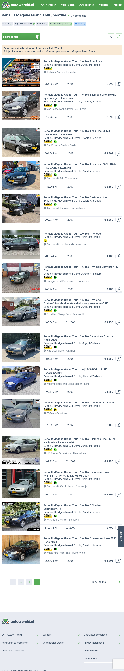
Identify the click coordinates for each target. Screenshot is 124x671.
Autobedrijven (86, 4)
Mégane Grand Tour (33, 15)
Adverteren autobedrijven (15, 642)
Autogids (103, 4)
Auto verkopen (48, 4)
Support (47, 634)
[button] (121, 536)
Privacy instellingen (94, 642)
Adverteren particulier (13, 650)
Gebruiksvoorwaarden (95, 634)
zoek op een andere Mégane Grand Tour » (72, 51)
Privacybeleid (91, 650)
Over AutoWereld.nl (12, 634)
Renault (8, 15)
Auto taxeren (68, 4)
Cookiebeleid (90, 658)
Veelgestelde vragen (53, 642)
